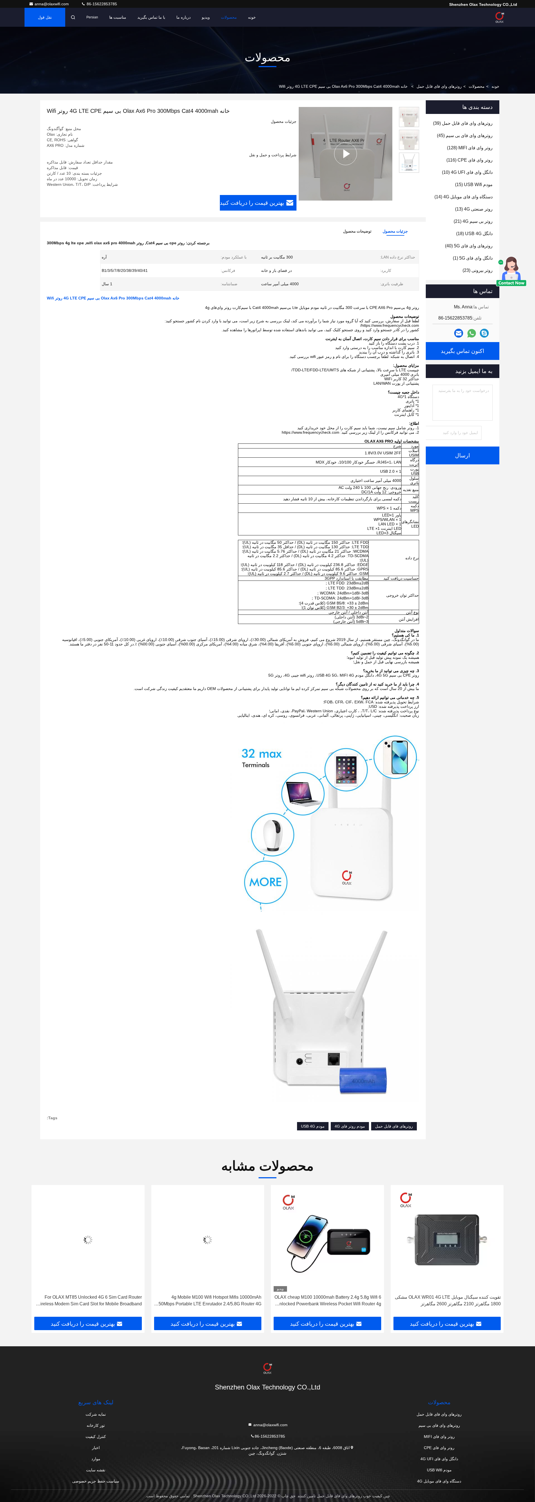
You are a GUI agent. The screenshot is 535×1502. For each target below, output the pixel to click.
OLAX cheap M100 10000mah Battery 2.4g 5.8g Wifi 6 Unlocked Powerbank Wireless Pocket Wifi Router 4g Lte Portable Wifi (447, 1301)
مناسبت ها (117, 17)
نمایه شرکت (96, 1414)
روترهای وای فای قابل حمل (439, 86)
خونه (252, 17)
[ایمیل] (458, 333)
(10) (467, 172)
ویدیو (206, 17)
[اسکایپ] (484, 333)
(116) (469, 160)
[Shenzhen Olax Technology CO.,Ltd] (499, 17)
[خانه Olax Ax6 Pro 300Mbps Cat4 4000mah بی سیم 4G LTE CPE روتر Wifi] (345, 153)
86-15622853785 (101, 4)
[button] (493, 1253)
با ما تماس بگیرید (151, 17)
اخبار (96, 1447)
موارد (95, 1459)
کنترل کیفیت (96, 1436)
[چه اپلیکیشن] (471, 333)
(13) (474, 209)
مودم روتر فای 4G (350, 1126)
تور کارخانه (96, 1425)
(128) (470, 147)
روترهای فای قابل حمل (394, 1126)
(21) (473, 221)
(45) (465, 135)
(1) (473, 258)
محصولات (229, 17)
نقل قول (45, 17)
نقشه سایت (95, 1470)
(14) (463, 196)
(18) (474, 233)
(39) (463, 123)
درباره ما (183, 17)
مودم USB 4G (313, 1126)
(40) (469, 245)
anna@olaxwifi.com (52, 4)
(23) (478, 270)
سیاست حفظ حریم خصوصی (95, 1481)
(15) (474, 184)
